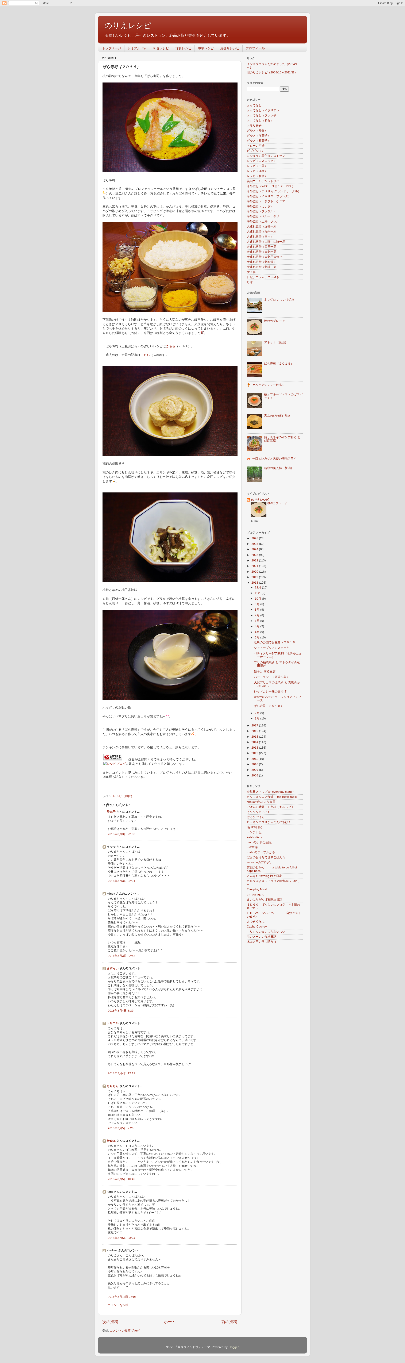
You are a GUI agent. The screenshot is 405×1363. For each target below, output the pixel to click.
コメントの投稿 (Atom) (125, 1330)
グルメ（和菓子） (258, 140)
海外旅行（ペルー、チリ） (264, 216)
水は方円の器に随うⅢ (261, 941)
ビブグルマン (256, 150)
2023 (255, 555)
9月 (257, 604)
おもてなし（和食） (260, 120)
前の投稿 (229, 1322)
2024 (255, 549)
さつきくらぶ (256, 921)
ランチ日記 (254, 832)
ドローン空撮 (256, 145)
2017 (255, 725)
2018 (255, 582)
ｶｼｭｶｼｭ (111, 1141)
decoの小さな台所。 (260, 842)
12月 (258, 587)
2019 (255, 577)
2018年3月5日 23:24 (121, 1238)
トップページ (111, 48)
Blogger (233, 1347)
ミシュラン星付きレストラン (266, 155)
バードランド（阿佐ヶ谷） (271, 677)
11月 (258, 593)
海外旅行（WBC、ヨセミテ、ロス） (271, 186)
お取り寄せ (254, 125)
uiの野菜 (252, 847)
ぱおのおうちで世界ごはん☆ (266, 857)
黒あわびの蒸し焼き (277, 415)
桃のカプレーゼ (274, 321)
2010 (255, 764)
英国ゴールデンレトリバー (264, 181)
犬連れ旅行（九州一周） (263, 231)
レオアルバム (137, 48)
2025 (255, 543)
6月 (257, 620)
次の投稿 (110, 1322)
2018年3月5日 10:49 (121, 1179)
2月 (257, 713)
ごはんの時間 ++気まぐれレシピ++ (271, 807)
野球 (250, 282)
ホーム (170, 1322)
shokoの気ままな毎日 (261, 801)
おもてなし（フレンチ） (263, 115)
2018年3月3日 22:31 (121, 881)
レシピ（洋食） (257, 171)
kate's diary (254, 837)
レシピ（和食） (123, 796)
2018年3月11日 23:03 (122, 1296)
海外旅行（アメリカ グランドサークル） (274, 191)
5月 (257, 626)
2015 (255, 736)
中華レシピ (206, 48)
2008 (255, 775)
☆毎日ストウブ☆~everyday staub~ (270, 791)
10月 (258, 598)
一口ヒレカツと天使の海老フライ (274, 458)
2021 (255, 566)
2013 (255, 747)
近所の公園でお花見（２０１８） (276, 642)
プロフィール (255, 48)
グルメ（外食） (257, 130)
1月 (257, 718)
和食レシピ (161, 48)
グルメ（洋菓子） (258, 135)
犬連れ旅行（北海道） (261, 262)
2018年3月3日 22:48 (121, 955)
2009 (255, 769)
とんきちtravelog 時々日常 (264, 876)
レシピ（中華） (257, 166)
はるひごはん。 (257, 817)
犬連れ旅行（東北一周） (263, 251)
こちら (170, 346)
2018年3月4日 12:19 (121, 1073)
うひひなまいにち (258, 812)
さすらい (113, 968)
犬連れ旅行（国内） (260, 236)
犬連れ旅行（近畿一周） (263, 226)
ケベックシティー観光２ (268, 385)
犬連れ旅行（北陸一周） (263, 267)
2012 (255, 753)
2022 (255, 560)
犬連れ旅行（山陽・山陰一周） (267, 241)
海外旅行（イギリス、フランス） (269, 196)
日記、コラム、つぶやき (263, 277)
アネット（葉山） (276, 342)
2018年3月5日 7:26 (121, 1128)
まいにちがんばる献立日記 (264, 899)
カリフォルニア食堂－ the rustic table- (272, 796)
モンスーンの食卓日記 (261, 936)
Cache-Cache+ (257, 926)
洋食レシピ (183, 48)
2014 (255, 742)
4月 (257, 632)
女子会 (251, 272)
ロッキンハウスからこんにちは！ (269, 822)
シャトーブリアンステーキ (271, 647)
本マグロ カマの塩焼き (279, 299)
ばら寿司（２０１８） (269, 705)
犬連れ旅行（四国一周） (263, 246)
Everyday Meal (257, 889)
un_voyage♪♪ (256, 894)
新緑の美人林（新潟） (279, 468)
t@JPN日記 (254, 827)
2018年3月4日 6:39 (121, 1010)
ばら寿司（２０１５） (279, 363)
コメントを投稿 (118, 1305)
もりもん (113, 1086)
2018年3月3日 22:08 (121, 834)
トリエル (113, 1023)
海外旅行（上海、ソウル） (264, 221)
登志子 (111, 811)
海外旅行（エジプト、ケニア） (267, 201)
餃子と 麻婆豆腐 (264, 671)
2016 (255, 731)
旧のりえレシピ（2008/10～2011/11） (272, 72)
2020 (255, 571)
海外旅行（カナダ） (260, 206)
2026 (255, 538)
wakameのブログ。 (260, 862)
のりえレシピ (127, 25)
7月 (257, 615)
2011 (255, 758)
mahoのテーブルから (261, 852)
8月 (257, 609)
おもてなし (254, 105)
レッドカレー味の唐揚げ (270, 691)
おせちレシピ (229, 48)
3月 (257, 637)
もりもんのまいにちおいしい (266, 931)
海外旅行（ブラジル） (261, 211)
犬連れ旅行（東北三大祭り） (266, 256)
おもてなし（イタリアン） (264, 110)
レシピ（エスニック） (261, 160)
